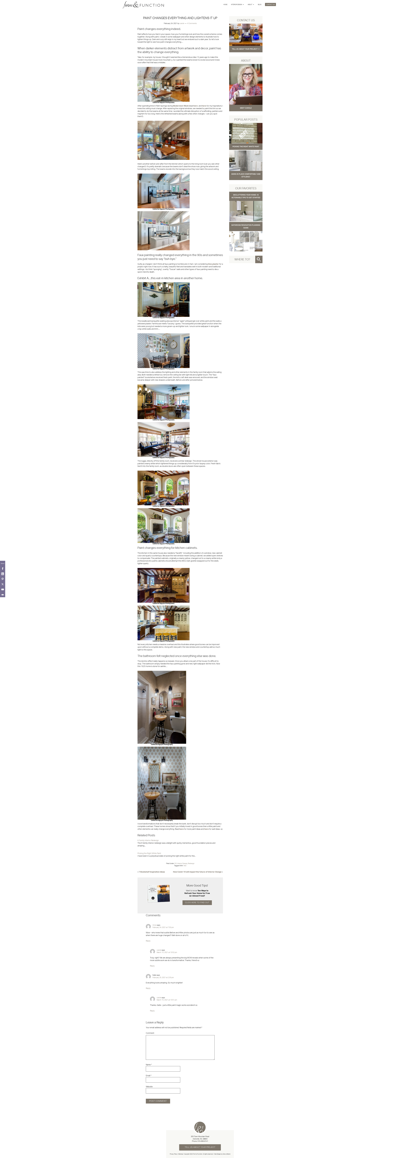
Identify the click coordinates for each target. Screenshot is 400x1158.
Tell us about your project (200, 1147)
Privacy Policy (173, 1154)
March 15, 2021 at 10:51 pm (167, 1000)
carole (159, 950)
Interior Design (182, 863)
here (204, 106)
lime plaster (213, 264)
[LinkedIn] (2, 573)
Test (184, 865)
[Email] (2, 589)
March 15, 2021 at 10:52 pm (167, 952)
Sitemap (180, 1154)
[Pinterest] (2, 579)
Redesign (191, 863)
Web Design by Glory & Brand (222, 1154)
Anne (154, 925)
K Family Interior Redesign (148, 840)
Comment (150, 1033)
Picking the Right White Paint (149, 853)
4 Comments (192, 23)
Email (148, 1076)
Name (149, 1065)
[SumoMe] (2, 594)
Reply (148, 941)
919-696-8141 (203, 1141)
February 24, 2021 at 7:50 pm (163, 927)
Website (149, 1087)
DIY (175, 863)
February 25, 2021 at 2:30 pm (163, 977)
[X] (2, 584)
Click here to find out (197, 903)
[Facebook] (2, 568)
